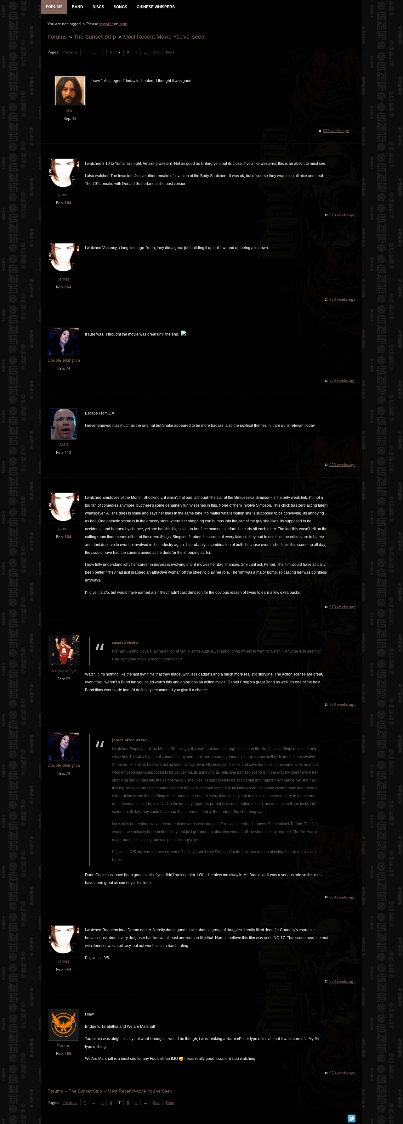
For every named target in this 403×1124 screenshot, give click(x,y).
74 (68, 368)
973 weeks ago (336, 130)
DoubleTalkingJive (64, 360)
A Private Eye (64, 671)
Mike (70, 111)
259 (156, 52)
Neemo (64, 1045)
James (63, 195)
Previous (69, 52)
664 (68, 202)
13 (74, 118)
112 (68, 452)
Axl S (63, 444)
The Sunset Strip (95, 36)
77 (68, 678)
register (106, 23)
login (123, 23)
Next (170, 52)
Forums (57, 36)
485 (68, 1053)
